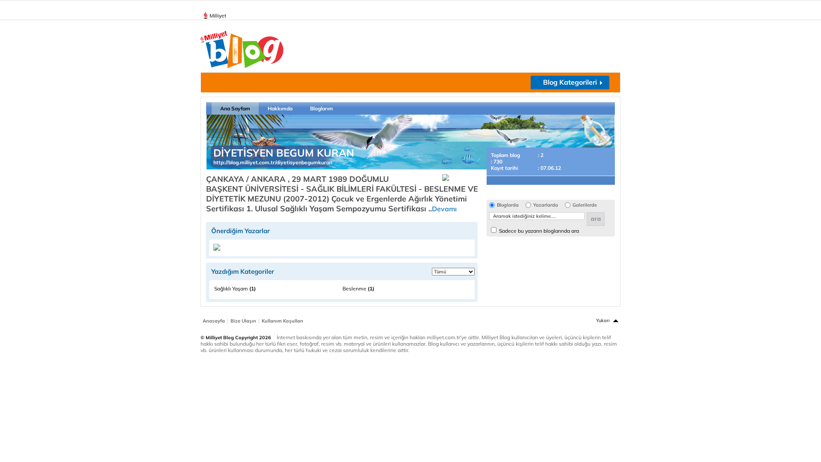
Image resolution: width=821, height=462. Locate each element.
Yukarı (603, 320)
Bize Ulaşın (243, 321)
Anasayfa (214, 321)
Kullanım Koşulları (282, 321)
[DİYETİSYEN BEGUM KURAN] (216, 249)
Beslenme (358, 288)
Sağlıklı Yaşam (235, 288)
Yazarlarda (545, 205)
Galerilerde (585, 205)
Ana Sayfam (235, 108)
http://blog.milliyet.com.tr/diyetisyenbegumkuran (272, 162)
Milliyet (218, 15)
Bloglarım (321, 108)
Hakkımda (280, 108)
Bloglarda (508, 205)
